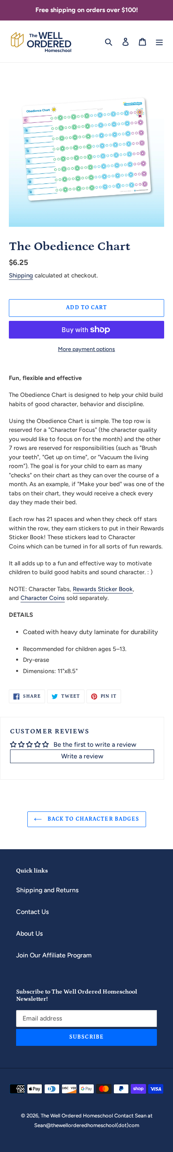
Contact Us (32, 912)
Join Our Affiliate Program (54, 955)
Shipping (21, 275)
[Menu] (159, 41)
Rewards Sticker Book (103, 589)
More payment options (86, 349)
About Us (29, 933)
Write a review (82, 756)
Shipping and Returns (47, 890)
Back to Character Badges (93, 819)
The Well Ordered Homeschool (77, 1116)
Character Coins (43, 598)
